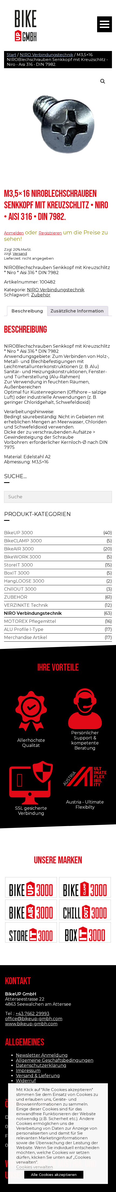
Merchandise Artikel (25, 637)
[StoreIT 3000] (31, 934)
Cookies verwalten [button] (34, 1167)
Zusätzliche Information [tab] (77, 311)
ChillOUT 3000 (20, 589)
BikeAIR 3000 (19, 548)
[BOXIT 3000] (85, 934)
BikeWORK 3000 (22, 556)
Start (11, 54)
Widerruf (26, 1080)
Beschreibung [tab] (27, 311)
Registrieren (50, 233)
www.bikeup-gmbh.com (31, 1023)
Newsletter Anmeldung (42, 1055)
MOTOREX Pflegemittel (30, 621)
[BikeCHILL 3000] (85, 912)
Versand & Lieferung (38, 1075)
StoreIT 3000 (18, 565)
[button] (103, 81)
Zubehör (40, 294)
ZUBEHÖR (15, 597)
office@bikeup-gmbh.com (33, 1018)
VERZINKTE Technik (26, 605)
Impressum (28, 1070)
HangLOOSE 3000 (24, 581)
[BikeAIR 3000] (31, 912)
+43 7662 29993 (32, 1013)
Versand (20, 254)
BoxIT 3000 (16, 573)
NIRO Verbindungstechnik (46, 54)
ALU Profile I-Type (23, 629)
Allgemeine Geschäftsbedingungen (54, 1060)
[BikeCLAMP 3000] (85, 889)
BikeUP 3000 (18, 532)
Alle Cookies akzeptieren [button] (54, 1174)
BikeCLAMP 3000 (23, 540)
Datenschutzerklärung (41, 1065)
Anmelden (14, 233)
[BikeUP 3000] (31, 889)
